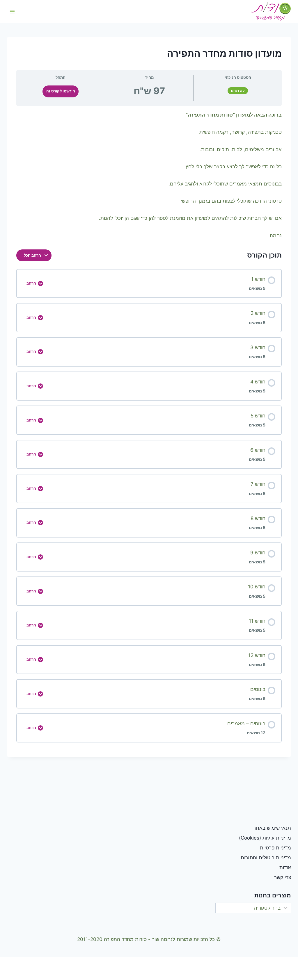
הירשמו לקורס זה (60, 91)
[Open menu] (12, 11)
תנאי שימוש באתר (272, 828)
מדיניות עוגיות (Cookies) (265, 838)
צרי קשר (282, 877)
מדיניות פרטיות (275, 848)
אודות (285, 867)
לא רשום (238, 91)
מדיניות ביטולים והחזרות (266, 857)
